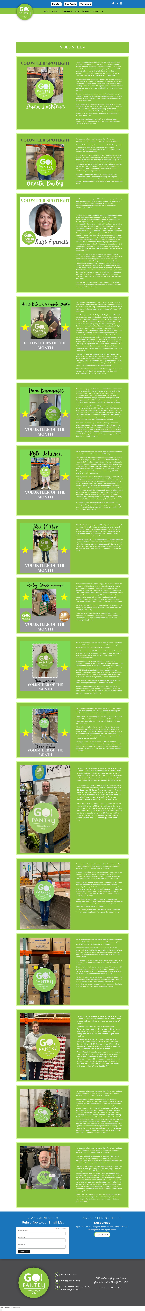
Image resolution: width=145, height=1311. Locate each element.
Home (47, 11)
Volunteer (85, 4)
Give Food (70, 4)
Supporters (67, 11)
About (55, 11)
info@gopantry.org (70, 1280)
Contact (86, 11)
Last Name (21, 1244)
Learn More (101, 1235)
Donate (55, 4)
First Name (21, 1237)
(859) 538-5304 (68, 1274)
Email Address (23, 1231)
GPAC (77, 11)
